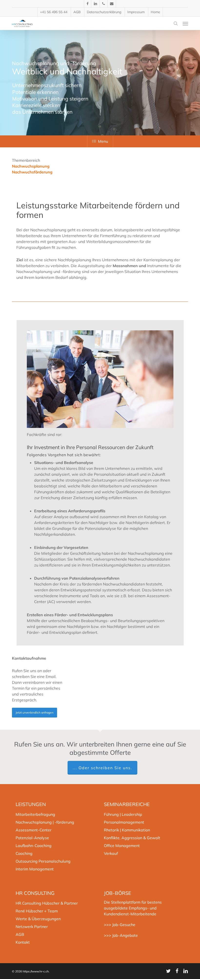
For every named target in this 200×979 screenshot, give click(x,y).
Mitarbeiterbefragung (35, 814)
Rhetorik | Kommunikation (127, 830)
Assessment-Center (33, 830)
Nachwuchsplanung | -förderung (45, 822)
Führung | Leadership (123, 814)
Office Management (122, 845)
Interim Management (35, 869)
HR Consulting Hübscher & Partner (47, 903)
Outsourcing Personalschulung (43, 861)
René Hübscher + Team (37, 910)
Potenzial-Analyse (32, 837)
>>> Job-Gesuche (119, 924)
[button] (185, 23)
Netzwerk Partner (32, 926)
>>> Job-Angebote (121, 935)
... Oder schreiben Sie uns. (102, 767)
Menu (103, 141)
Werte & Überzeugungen (38, 918)
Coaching (24, 853)
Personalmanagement (124, 822)
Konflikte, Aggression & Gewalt (132, 837)
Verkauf (111, 853)
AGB (20, 934)
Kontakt (23, 942)
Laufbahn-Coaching (33, 845)
